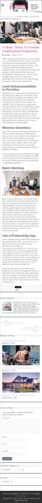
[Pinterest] (23, 496)
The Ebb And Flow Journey (14, 340)
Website (5, 451)
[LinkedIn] (25, 496)
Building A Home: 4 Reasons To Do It (19, 395)
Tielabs (37, 493)
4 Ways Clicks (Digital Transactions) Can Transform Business (29, 328)
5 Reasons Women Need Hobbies (17, 367)
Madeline (7, 55)
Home (4, 16)
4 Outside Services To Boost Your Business (13, 322)
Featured (12, 16)
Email (5, 444)
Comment (6, 418)
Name (5, 437)
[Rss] (17, 496)
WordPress (16, 493)
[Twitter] (21, 496)
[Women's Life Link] (21, 6)
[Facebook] (18, 496)
